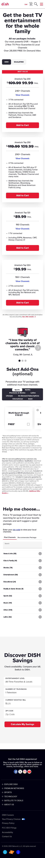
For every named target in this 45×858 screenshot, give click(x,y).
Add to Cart (22, 125)
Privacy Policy (8, 823)
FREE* (11, 424)
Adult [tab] (30, 399)
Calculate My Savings (22, 724)
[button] (22, 681)
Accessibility (7, 832)
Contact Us (7, 837)
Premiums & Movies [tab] (17, 393)
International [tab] (17, 399)
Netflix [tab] (27, 390)
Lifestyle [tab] (9, 396)
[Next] (38, 348)
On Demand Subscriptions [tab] (28, 396)
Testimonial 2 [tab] (23, 361)
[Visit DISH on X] (20, 772)
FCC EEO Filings (9, 828)
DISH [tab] (6, 62)
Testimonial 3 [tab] (25, 361)
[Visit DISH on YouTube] (29, 772)
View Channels (22, 95)
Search (7, 543)
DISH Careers (8, 815)
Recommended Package (27, 537)
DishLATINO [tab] (19, 62)
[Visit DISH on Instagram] (25, 772)
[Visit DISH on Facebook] (16, 772)
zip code (16, 530)
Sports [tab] (17, 390)
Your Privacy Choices (11, 819)
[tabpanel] (22, 191)
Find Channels (10, 537)
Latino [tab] (33, 393)
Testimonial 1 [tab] (19, 361)
